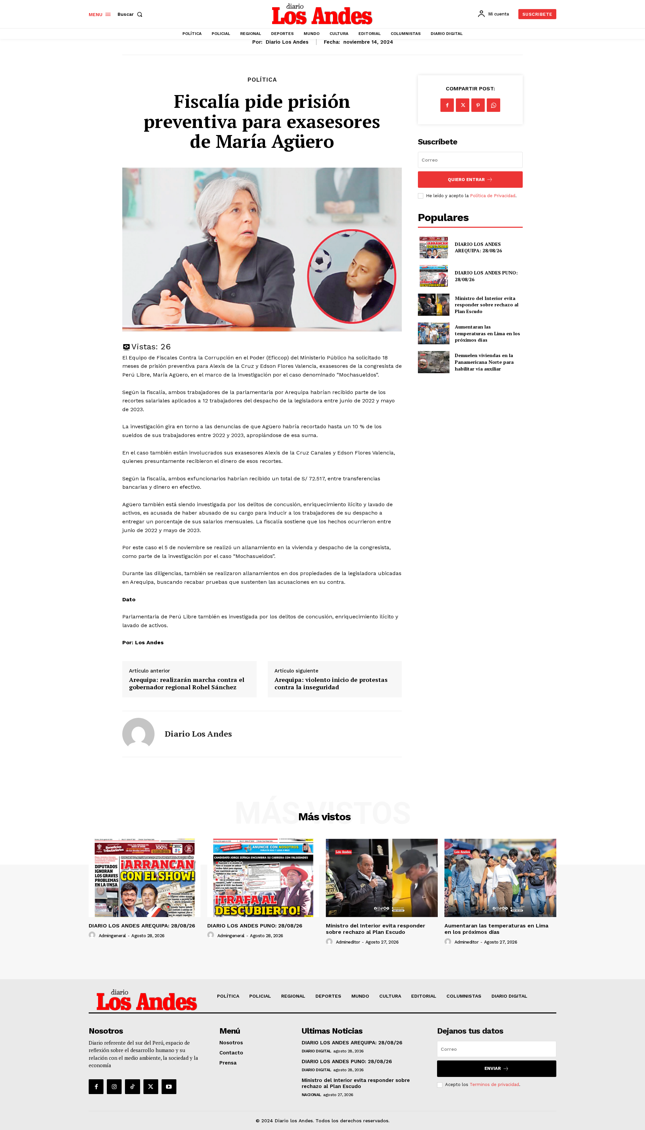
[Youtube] (169, 1086)
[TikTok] (132, 1086)
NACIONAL (311, 1094)
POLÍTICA (262, 80)
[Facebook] (447, 105)
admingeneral (112, 935)
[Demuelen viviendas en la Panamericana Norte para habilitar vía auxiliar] (433, 362)
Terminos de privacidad (494, 1084)
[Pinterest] (478, 105)
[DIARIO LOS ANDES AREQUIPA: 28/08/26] (433, 247)
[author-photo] (93, 935)
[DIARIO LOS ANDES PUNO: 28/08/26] (433, 276)
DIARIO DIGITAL (316, 1051)
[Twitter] (462, 105)
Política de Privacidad (492, 195)
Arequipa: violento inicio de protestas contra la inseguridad (331, 683)
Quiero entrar (466, 179)
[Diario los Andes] (138, 734)
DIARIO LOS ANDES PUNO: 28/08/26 (254, 925)
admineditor (348, 942)
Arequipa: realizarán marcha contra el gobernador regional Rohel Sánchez (186, 683)
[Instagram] (114, 1086)
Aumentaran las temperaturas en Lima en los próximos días (487, 333)
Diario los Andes (287, 42)
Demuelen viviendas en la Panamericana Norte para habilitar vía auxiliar (484, 362)
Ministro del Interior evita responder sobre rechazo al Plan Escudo (486, 304)
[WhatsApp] (493, 105)
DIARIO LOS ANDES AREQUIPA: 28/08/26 (478, 247)
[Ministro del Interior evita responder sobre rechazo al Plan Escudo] (433, 304)
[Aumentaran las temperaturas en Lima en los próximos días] (433, 333)
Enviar (492, 1068)
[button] (131, 14)
